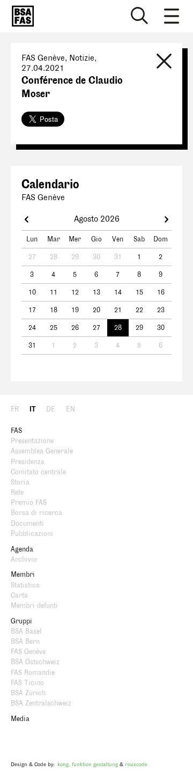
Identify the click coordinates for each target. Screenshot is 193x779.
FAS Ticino (27, 683)
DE (50, 409)
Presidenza (27, 462)
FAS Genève (28, 652)
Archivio (24, 559)
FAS (16, 431)
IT (32, 409)
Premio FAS (29, 502)
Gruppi (21, 621)
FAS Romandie (33, 673)
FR (15, 409)
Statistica (25, 585)
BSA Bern (25, 641)
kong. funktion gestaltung (87, 764)
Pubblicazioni (32, 534)
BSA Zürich (28, 693)
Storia (20, 482)
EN (70, 409)
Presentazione (32, 441)
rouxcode (136, 764)
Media (20, 719)
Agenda (22, 549)
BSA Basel (26, 631)
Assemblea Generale (42, 451)
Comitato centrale (38, 472)
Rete (17, 492)
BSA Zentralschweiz (41, 703)
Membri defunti (34, 605)
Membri (23, 574)
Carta (19, 595)
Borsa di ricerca (36, 513)
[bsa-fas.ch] (20, 16)
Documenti (27, 523)
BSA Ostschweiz (35, 662)
